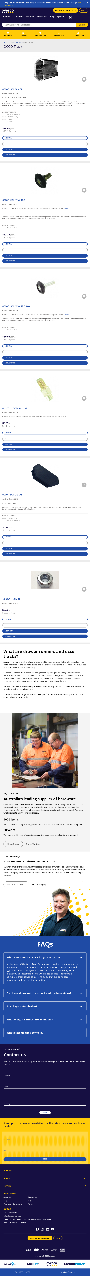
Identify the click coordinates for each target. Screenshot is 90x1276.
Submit (45, 1112)
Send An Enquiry (39, 884)
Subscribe (45, 1159)
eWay (54, 1249)
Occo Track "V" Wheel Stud (14, 408)
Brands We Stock (33, 844)
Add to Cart (9, 150)
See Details (9, 138)
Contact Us (32, 1197)
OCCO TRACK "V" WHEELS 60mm (16, 306)
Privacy (30, 1204)
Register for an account (65, 10)
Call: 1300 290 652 (22, 1272)
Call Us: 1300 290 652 (16, 884)
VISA (28, 1249)
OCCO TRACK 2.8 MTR (12, 89)
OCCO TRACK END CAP (9, 117)
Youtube (53, 1229)
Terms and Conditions (13, 1204)
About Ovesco (13, 844)
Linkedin (47, 1229)
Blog (5, 1200)
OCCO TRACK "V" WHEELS (11, 114)
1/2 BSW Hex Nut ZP (11, 599)
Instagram (42, 1229)
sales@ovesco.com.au (12, 1216)
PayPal (44, 1250)
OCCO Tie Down (7, 119)
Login (83, 10)
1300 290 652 (13, 1212)
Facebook (37, 1229)
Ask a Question (10, 155)
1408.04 (66, 208)
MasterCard (36, 1250)
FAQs (30, 1200)
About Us (7, 1197)
